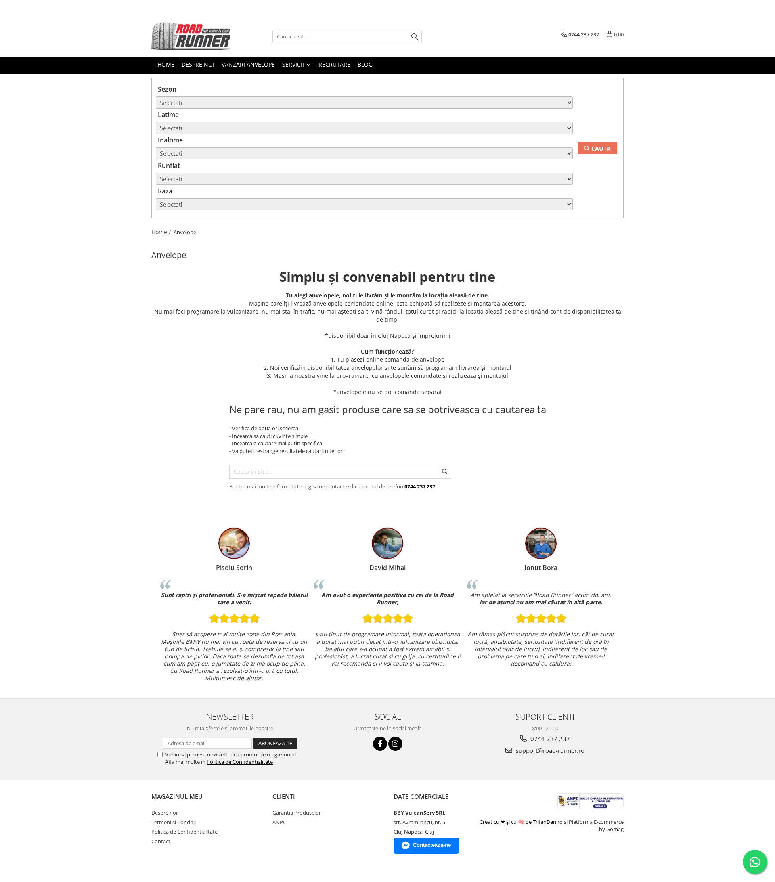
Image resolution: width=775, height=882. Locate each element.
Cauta (600, 148)
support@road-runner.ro (549, 750)
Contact (160, 841)
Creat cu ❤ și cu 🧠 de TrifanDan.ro (522, 821)
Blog (365, 64)
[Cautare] (414, 36)
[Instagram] (395, 744)
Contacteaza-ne (432, 845)
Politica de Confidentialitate (240, 761)
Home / (161, 232)
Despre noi (164, 812)
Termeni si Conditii (173, 822)
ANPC (279, 822)
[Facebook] (380, 744)
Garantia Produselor (296, 812)
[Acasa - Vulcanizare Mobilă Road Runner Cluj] (191, 36)
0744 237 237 (549, 739)
